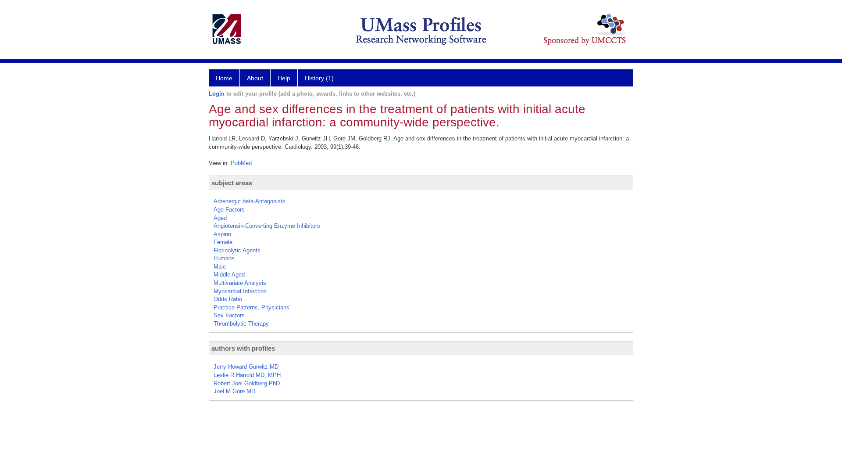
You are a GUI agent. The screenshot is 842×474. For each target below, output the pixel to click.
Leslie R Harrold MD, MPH (247, 375)
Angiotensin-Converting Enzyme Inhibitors (267, 226)
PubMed (241, 163)
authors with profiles (243, 348)
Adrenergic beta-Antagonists (249, 201)
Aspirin (222, 234)
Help (284, 78)
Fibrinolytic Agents (237, 250)
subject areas (231, 183)
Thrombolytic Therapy (241, 323)
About (255, 78)
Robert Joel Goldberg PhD (247, 383)
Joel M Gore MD (234, 391)
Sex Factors (229, 315)
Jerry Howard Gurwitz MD (246, 366)
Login (217, 93)
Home (224, 78)
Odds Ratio (228, 299)
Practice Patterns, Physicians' (252, 307)
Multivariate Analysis (240, 283)
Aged (220, 218)
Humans (224, 258)
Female (223, 242)
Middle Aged (229, 274)
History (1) (319, 78)
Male (220, 266)
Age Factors (229, 209)
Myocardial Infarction (240, 291)
